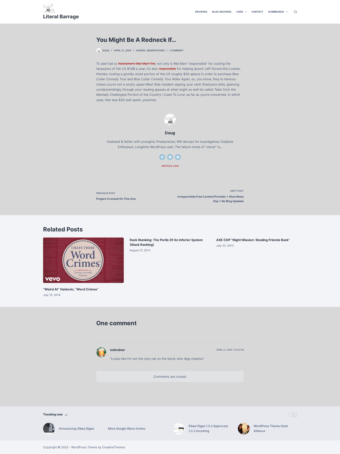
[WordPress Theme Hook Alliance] (244, 429)
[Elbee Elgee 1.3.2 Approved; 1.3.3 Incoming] (179, 429)
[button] (245, 11)
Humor (140, 50)
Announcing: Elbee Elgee (76, 428)
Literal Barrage (61, 16)
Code (239, 11)
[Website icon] (162, 157)
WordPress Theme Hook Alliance (271, 428)
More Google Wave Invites (126, 428)
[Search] (295, 11)
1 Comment (176, 50)
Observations (155, 50)
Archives (201, 11)
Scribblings (276, 11)
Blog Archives (221, 11)
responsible (167, 69)
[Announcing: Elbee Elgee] (49, 429)
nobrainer (117, 350)
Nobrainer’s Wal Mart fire (136, 63)
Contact (257, 11)
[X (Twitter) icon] (170, 157)
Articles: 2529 (170, 166)
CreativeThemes (113, 447)
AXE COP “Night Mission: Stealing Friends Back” (253, 240)
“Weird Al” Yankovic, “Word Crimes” (70, 289)
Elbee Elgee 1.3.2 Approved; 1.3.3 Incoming (208, 428)
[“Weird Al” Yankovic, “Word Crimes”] (83, 260)
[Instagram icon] (178, 157)
